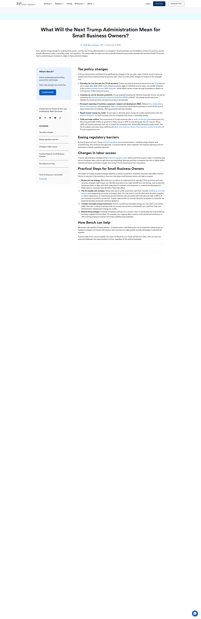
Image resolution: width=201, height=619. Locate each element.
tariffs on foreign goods (142, 119)
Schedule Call (176, 3)
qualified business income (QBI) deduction (100, 88)
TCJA (156, 83)
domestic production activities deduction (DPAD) (109, 97)
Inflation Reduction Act (88, 115)
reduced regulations (110, 142)
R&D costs (115, 106)
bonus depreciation (155, 104)
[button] (195, 613)
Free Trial (159, 3)
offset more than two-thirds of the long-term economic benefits (138, 127)
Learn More (48, 92)
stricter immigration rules (117, 158)
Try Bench (43, 179)
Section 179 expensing (88, 106)
